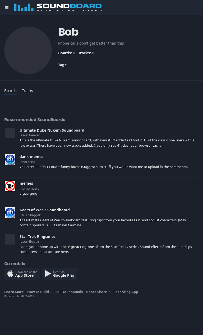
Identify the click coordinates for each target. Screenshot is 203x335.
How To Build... (40, 291)
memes (26, 183)
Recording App (126, 291)
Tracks (27, 90)
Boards (10, 90)
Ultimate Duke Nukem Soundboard (52, 130)
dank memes (31, 156)
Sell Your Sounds (70, 291)
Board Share (98, 291)
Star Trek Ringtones (38, 236)
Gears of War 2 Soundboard (45, 209)
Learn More (14, 291)
